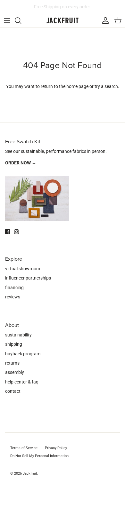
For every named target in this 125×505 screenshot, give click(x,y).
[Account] (104, 20)
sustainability (18, 334)
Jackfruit (30, 473)
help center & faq (21, 381)
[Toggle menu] (7, 20)
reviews (12, 296)
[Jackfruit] (62, 21)
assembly (14, 372)
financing (14, 287)
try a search (106, 86)
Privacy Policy (56, 448)
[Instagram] (16, 231)
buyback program (22, 353)
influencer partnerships (28, 277)
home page (77, 86)
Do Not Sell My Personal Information (39, 456)
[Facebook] (7, 231)
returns (12, 363)
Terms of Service (24, 448)
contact (13, 391)
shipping (13, 344)
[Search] (21, 20)
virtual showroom (22, 268)
